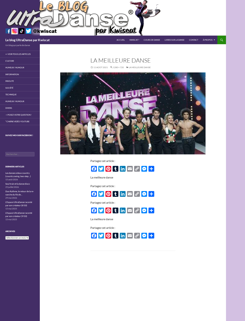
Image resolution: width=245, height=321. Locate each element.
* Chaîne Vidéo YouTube (17, 121)
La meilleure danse (140, 67)
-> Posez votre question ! (18, 115)
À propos (208, 40)
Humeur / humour (14, 67)
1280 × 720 (118, 67)
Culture (9, 61)
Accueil (121, 40)
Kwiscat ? (134, 40)
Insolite (9, 81)
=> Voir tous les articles (18, 54)
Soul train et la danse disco (17, 183)
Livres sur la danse (174, 40)
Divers (8, 108)
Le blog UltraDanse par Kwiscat (27, 40)
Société (9, 88)
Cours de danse (152, 40)
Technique (11, 94)
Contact (193, 40)
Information (12, 74)
